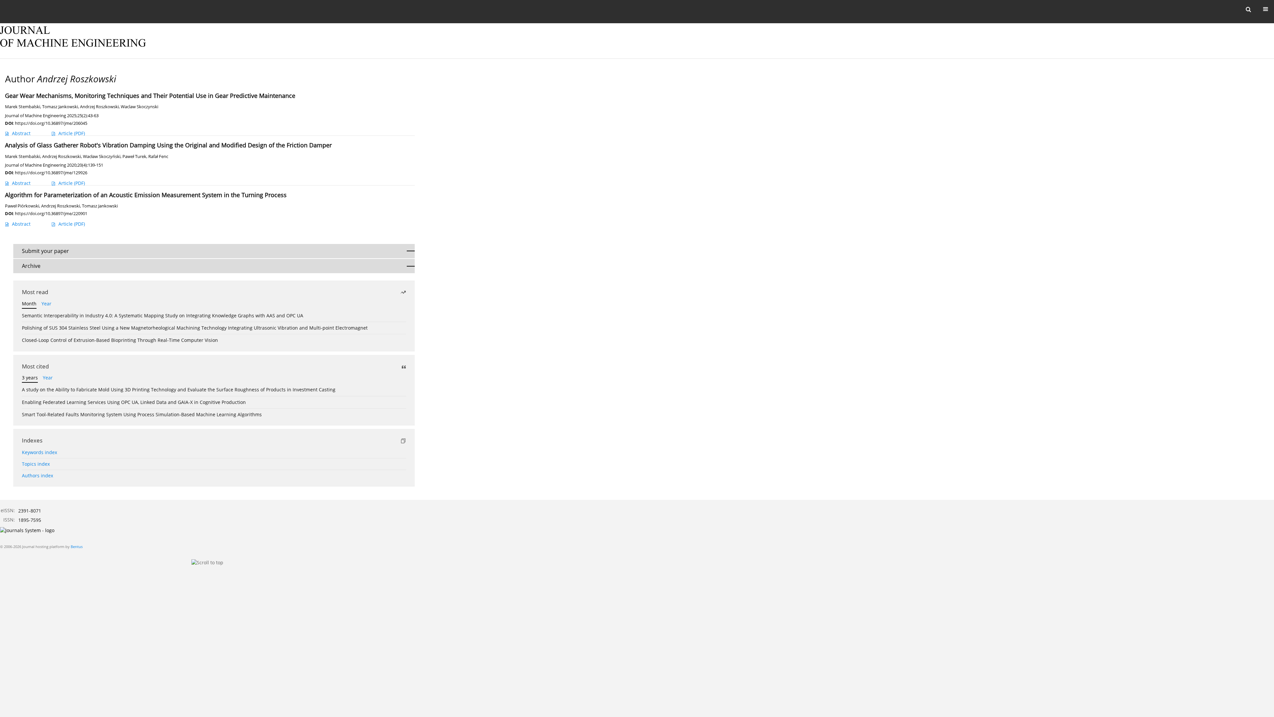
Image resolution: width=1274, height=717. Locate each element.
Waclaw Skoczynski (139, 107)
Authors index (37, 475)
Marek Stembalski (22, 107)
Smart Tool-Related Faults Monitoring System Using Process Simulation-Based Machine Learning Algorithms (142, 414)
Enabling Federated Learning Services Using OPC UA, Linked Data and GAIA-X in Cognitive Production (134, 402)
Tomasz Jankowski (60, 107)
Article (71, 133)
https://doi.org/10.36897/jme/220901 (51, 213)
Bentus (77, 546)
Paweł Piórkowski (22, 206)
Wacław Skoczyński (101, 156)
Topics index (36, 464)
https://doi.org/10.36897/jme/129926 (51, 173)
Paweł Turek (134, 156)
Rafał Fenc (158, 156)
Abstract (21, 133)
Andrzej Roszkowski (99, 107)
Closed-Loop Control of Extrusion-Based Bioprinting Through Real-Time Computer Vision (120, 340)
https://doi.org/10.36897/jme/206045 (51, 123)
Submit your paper (45, 251)
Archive (31, 266)
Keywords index (39, 452)
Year (46, 303)
